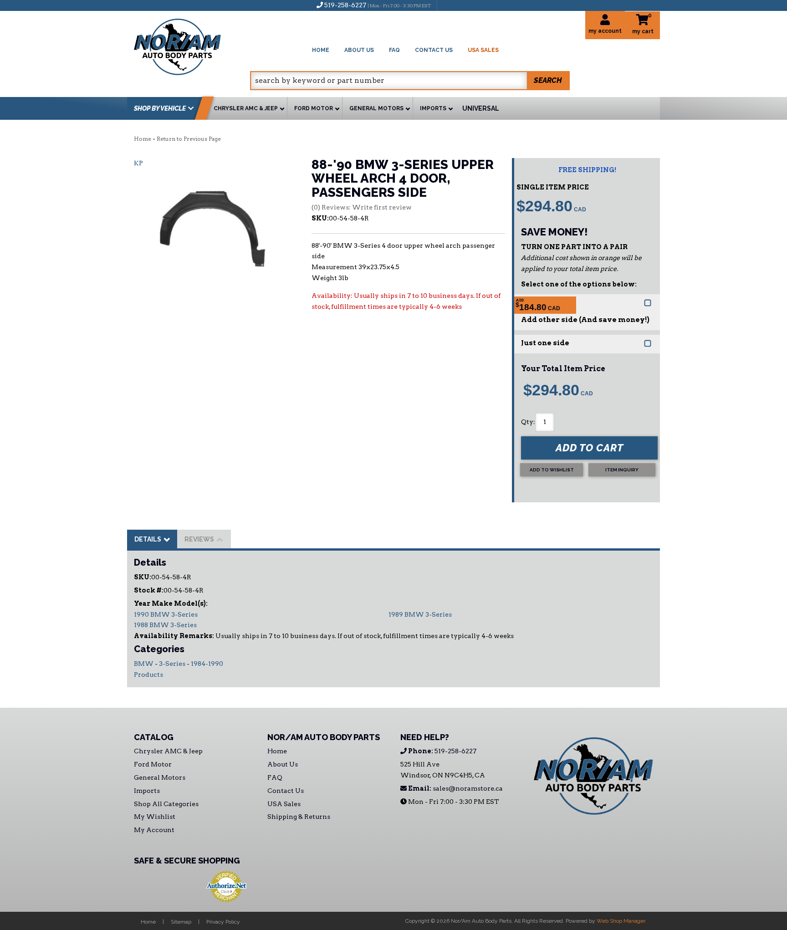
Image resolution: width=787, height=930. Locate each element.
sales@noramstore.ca (455, 788)
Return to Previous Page (189, 138)
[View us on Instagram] (463, 5)
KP (138, 163)
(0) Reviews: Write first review (362, 207)
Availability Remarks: (174, 635)
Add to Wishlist (552, 469)
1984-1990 (207, 663)
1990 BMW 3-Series (166, 614)
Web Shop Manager (621, 921)
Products (148, 674)
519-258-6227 (441, 751)
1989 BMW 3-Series (420, 614)
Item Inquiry (622, 469)
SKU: (320, 218)
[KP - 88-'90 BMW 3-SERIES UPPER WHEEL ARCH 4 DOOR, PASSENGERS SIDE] (216, 225)
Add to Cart (589, 448)
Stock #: (149, 590)
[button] (410, 80)
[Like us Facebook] (448, 5)
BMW (143, 663)
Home (142, 138)
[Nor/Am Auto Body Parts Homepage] (192, 45)
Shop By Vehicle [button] (160, 108)
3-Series (172, 663)
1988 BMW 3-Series (165, 625)
